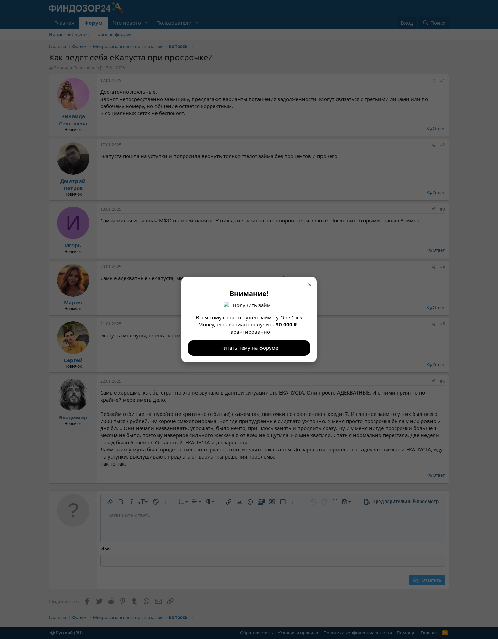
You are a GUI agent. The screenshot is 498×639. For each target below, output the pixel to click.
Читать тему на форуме (249, 347)
